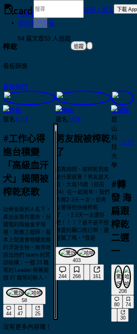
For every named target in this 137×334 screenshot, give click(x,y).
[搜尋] (40, 23)
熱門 (21, 86)
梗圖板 (120, 110)
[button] (99, 9)
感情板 (65, 110)
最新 (9, 86)
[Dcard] (18, 9)
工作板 (12, 110)
